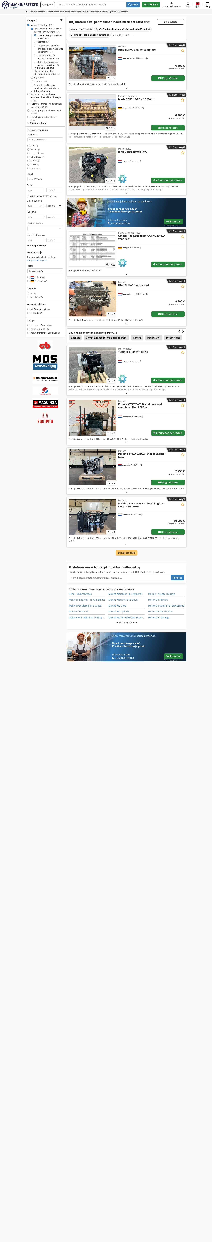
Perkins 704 (153, 337)
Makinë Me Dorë (117, 605)
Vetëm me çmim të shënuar (43, 196)
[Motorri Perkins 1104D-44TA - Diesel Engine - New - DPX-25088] (92, 517)
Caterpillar (37, 153)
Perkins (35, 149)
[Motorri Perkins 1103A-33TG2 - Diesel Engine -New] (92, 467)
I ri (32, 293)
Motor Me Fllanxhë (158, 599)
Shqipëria (37, 260)
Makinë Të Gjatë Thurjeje (161, 593)
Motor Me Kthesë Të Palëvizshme (166, 605)
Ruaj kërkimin (127, 552)
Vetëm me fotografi (41, 325)
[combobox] (45, 270)
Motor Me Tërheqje (158, 617)
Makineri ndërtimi (42, 25)
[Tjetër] (114, 63)
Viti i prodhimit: (34, 200)
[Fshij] (90, 29)
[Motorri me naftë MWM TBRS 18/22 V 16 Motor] (92, 112)
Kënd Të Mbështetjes (80, 593)
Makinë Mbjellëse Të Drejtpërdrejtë (127, 593)
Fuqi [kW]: (31, 211)
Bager (39, 77)
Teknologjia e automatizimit (44, 118)
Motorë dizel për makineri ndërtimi (50, 37)
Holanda (39, 277)
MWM (35, 164)
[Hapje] (126, 88)
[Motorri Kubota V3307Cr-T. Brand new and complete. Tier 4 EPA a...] (92, 418)
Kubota (35, 160)
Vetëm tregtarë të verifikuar (45, 332)
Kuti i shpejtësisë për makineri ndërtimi (48, 63)
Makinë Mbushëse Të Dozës (123, 599)
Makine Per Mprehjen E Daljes (85, 605)
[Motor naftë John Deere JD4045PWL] (92, 165)
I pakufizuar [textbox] (36, 270)
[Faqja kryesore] (27, 11)
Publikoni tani (173, 221)
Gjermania (40, 281)
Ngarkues (41, 81)
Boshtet (43, 41)
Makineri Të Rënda (79, 611)
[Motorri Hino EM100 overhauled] (92, 298)
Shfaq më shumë (127, 622)
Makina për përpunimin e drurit (46, 112)
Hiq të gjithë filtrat (124, 35)
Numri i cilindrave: (36, 235)
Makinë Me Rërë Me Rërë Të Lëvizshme (129, 617)
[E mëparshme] (71, 63)
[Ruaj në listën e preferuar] (183, 50)
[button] (207, 4)
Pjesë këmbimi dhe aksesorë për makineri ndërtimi (47, 30)
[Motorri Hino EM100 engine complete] (92, 63)
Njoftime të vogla (40, 309)
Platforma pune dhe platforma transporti (47, 73)
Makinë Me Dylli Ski (118, 611)
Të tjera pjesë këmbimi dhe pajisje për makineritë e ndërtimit (50, 48)
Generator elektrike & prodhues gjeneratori (46, 87)
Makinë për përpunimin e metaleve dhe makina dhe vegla (46, 97)
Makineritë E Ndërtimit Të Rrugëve (87, 617)
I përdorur (36, 297)
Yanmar (36, 168)
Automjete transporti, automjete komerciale (46, 105)
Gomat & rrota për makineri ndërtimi (48, 57)
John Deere (37, 157)
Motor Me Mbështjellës (160, 611)
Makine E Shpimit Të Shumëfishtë (87, 599)
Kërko (134, 4)
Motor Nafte (173, 337)
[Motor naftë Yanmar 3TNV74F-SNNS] (92, 365)
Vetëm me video (40, 329)
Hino (34, 145)
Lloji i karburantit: (35, 223)
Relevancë (171, 21)
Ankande (36, 313)
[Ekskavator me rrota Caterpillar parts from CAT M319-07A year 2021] (92, 249)
